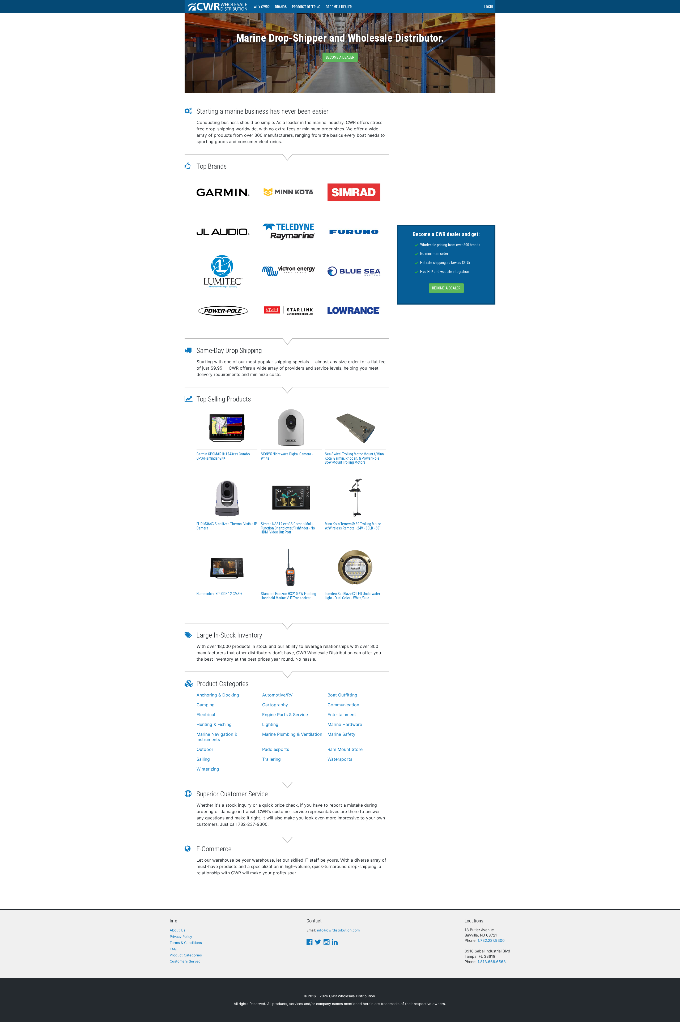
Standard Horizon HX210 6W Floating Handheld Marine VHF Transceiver (288, 596)
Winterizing (208, 769)
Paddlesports (275, 749)
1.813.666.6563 (492, 961)
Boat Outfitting (342, 695)
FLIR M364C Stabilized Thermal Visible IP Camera (227, 526)
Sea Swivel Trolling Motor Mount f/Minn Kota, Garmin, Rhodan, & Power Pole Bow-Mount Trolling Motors (354, 458)
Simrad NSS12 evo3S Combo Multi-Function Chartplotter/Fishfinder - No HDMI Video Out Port (288, 528)
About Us (177, 930)
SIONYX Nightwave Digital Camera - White (287, 456)
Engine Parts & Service (285, 714)
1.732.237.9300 (491, 940)
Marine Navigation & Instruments (217, 737)
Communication (343, 704)
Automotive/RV (277, 695)
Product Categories (186, 955)
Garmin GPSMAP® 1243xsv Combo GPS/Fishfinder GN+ (223, 456)
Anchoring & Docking (218, 695)
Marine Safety (341, 734)
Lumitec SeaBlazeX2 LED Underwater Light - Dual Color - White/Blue (352, 596)
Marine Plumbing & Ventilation (292, 734)
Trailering (271, 759)
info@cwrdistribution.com (338, 930)
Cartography (275, 704)
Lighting (270, 724)
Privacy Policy (181, 936)
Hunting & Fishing (214, 724)
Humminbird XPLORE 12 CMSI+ (219, 594)
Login (488, 6)
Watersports (340, 759)
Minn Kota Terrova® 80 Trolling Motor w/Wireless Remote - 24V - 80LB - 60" (353, 526)
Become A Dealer (339, 6)
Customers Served (185, 961)
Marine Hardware (345, 724)
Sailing (203, 759)
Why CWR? (262, 6)
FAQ (173, 949)
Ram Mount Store (345, 749)
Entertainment (342, 714)
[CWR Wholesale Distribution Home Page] (217, 6)
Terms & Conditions (186, 942)
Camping (206, 704)
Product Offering (306, 6)
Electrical (206, 714)
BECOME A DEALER (446, 288)
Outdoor (205, 749)
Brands (281, 6)
